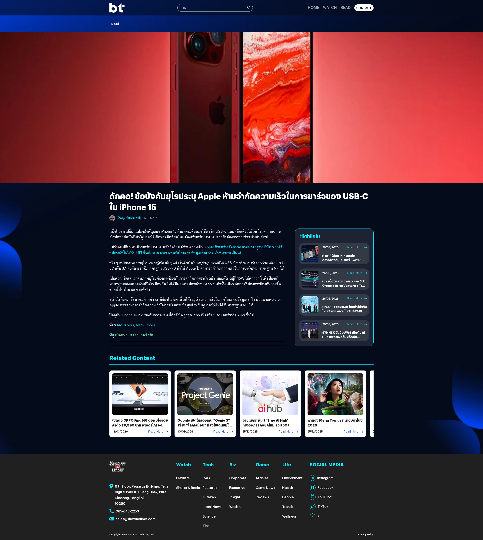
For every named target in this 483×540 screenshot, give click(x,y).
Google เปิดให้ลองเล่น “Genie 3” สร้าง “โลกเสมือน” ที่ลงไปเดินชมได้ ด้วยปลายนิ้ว (204, 425)
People (288, 497)
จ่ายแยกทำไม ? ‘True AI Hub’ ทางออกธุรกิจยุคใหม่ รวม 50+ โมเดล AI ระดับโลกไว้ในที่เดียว (266, 425)
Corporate (237, 478)
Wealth (235, 506)
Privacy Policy (366, 534)
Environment (292, 478)
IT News (209, 497)
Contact (364, 8)
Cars (206, 478)
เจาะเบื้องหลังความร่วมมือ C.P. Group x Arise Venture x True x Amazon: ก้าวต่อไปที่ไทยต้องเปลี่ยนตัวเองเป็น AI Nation (344, 287)
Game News (265, 487)
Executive (237, 487)
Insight (234, 497)
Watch (330, 7)
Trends (288, 506)
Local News (212, 506)
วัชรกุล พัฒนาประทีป (130, 218)
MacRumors (145, 325)
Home (313, 7)
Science (209, 516)
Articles (262, 478)
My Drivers (125, 325)
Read (346, 7)
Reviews (262, 497)
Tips (206, 525)
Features (210, 487)
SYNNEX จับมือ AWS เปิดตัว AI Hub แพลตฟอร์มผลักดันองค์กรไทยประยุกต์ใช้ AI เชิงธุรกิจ (343, 338)
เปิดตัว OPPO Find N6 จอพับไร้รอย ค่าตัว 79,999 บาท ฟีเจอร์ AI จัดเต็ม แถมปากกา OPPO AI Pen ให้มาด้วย (140, 427)
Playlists (183, 478)
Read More (354, 247)
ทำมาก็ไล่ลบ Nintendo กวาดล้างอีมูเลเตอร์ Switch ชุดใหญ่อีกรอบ (344, 259)
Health (287, 487)
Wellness (289, 516)
